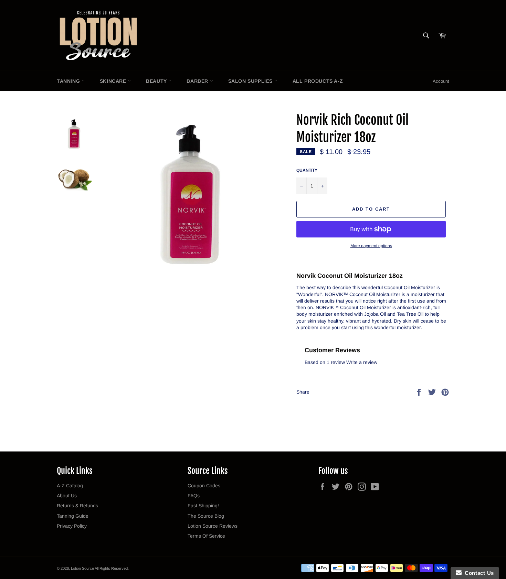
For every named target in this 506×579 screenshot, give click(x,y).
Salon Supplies (251, 81)
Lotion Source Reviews (213, 526)
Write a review (361, 362)
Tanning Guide (72, 516)
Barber (198, 81)
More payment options (371, 245)
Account (441, 81)
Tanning (69, 81)
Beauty (157, 81)
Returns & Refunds (77, 505)
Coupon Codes (204, 485)
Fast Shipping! (203, 505)
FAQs (194, 495)
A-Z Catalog (70, 485)
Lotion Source (82, 568)
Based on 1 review (325, 362)
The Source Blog (206, 516)
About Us (67, 495)
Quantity (306, 170)
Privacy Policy (72, 526)
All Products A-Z (318, 81)
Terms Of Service (206, 536)
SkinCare (114, 81)
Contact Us (478, 573)
